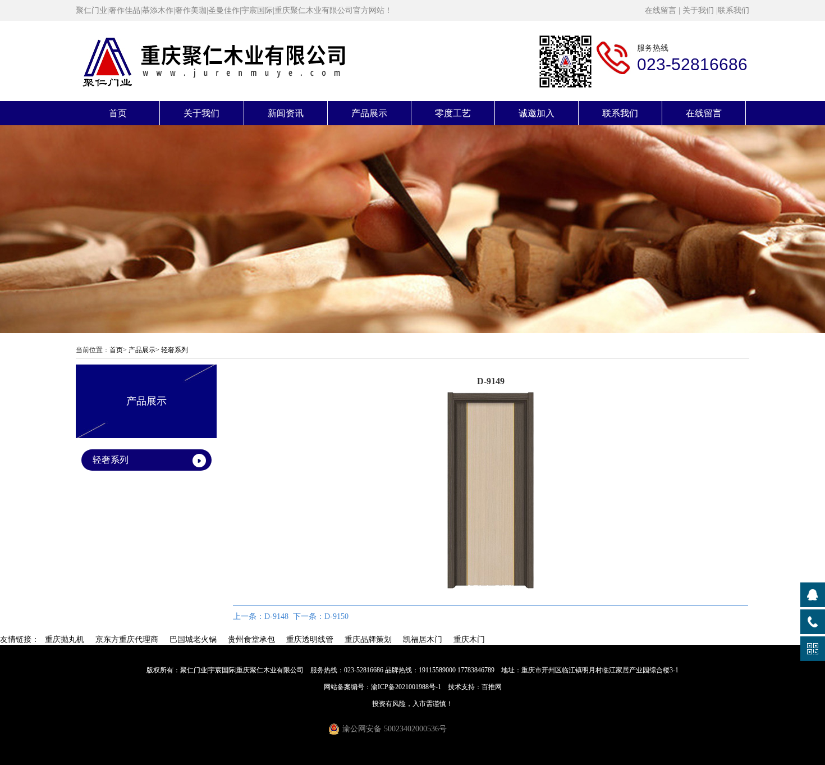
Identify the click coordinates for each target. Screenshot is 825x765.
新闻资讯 (286, 113)
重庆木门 (469, 639)
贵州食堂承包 (251, 639)
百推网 (492, 687)
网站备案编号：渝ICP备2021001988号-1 (382, 687)
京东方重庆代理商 (126, 639)
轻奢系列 (174, 350)
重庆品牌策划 (368, 639)
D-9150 (336, 616)
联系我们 (733, 10)
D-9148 (276, 616)
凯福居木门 (422, 639)
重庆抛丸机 (64, 639)
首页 (118, 113)
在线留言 (660, 10)
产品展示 (369, 113)
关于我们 (698, 10)
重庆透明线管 (309, 639)
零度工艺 (453, 113)
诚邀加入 (536, 113)
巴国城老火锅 (193, 639)
